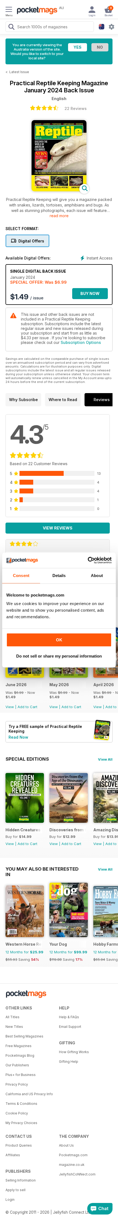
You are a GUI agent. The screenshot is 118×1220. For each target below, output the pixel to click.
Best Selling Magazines (24, 1036)
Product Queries (18, 1145)
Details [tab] (59, 575)
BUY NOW (90, 293)
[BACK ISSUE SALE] (24, 676)
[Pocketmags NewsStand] (35, 10)
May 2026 (59, 684)
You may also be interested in (41, 869)
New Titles (14, 1027)
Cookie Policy (16, 1113)
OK (59, 639)
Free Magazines (18, 1046)
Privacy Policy (16, 1084)
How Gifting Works (74, 1052)
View (9, 707)
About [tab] (97, 575)
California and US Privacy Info (29, 1094)
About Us (66, 1145)
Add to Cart (27, 707)
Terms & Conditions (21, 1104)
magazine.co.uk (72, 1165)
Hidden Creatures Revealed (23, 829)
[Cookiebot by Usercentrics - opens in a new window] (88, 560)
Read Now (18, 737)
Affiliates (12, 1155)
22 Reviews (75, 108)
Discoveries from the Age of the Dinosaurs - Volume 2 (67, 829)
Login (10, 1199)
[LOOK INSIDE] (59, 189)
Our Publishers (17, 1065)
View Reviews (57, 528)
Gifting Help (68, 1061)
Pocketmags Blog (19, 1055)
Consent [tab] (21, 575)
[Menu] (8, 10)
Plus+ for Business (20, 1075)
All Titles (12, 1017)
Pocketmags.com (73, 1155)
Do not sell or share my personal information (59, 656)
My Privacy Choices (21, 1123)
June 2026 (16, 684)
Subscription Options (81, 342)
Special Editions (27, 759)
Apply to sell (15, 1190)
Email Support (70, 1027)
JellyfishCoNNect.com (77, 1174)
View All (105, 759)
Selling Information (20, 1180)
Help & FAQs (69, 1017)
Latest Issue (19, 72)
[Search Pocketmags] (11, 27)
